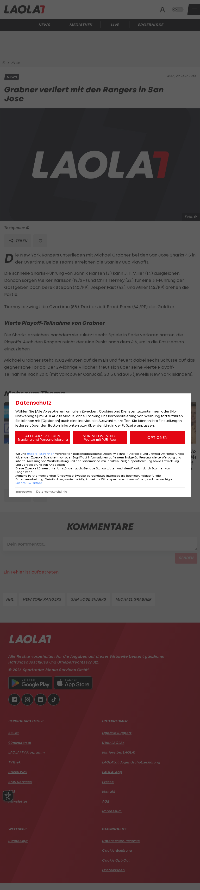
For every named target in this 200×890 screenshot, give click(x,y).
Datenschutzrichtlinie (51, 491)
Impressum (23, 491)
